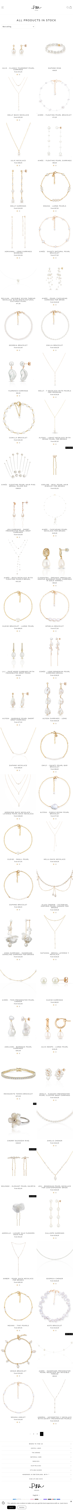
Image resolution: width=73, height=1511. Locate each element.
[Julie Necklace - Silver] (19, 165)
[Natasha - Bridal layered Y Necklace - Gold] (53, 959)
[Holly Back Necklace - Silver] (19, 120)
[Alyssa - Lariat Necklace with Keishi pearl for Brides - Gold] (53, 444)
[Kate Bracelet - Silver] (56, 1330)
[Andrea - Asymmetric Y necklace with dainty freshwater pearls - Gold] (53, 1423)
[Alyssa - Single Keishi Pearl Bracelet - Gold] (53, 819)
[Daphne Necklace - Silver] (19, 770)
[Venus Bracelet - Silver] (19, 1376)
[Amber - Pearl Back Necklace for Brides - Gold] (17, 1285)
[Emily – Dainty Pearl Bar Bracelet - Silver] (56, 772)
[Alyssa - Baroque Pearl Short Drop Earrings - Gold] (17, 725)
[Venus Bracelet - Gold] (17, 1376)
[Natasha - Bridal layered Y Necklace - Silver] (56, 959)
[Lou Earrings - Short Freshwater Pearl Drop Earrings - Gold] (17, 537)
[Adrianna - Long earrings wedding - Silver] (19, 258)
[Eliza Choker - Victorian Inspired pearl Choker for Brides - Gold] (53, 912)
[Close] (71, 1501)
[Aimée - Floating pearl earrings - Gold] (53, 165)
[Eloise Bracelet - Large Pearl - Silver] (19, 631)
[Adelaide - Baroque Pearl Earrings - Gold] (17, 1053)
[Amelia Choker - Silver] (56, 1145)
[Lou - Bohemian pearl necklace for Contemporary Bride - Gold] (53, 1192)
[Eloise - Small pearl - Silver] (19, 864)
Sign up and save (36, 1479)
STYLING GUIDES (36, 1470)
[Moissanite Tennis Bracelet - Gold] (17, 1099)
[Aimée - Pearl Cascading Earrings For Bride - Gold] (53, 305)
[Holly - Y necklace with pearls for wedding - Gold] (53, 397)
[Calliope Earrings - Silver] (56, 1238)
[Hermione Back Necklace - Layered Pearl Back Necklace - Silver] (19, 819)
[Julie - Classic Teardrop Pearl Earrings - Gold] (17, 74)
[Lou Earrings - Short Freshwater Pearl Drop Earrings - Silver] (19, 537)
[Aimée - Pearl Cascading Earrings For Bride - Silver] (56, 305)
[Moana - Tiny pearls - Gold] (17, 1330)
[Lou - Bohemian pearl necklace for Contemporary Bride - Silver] (56, 1192)
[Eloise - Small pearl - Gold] (17, 864)
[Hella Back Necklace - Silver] (56, 864)
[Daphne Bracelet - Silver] (19, 909)
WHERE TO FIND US (36, 1444)
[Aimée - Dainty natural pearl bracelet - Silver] (56, 258)
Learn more (64, 1503)
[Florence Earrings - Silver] (19, 395)
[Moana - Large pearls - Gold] (53, 211)
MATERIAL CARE (36, 1457)
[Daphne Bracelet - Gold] (17, 909)
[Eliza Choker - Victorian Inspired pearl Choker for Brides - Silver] (56, 912)
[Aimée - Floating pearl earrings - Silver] (56, 165)
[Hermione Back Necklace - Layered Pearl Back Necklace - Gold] (17, 819)
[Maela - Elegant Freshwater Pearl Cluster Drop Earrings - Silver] (56, 1100)
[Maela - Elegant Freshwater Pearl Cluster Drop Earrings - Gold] (53, 1100)
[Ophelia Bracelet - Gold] (53, 631)
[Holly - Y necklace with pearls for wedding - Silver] (56, 397)
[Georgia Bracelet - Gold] (17, 350)
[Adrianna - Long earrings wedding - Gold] (17, 258)
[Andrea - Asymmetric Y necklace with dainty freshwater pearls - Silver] (56, 1423)
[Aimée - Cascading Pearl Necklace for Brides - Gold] (53, 536)
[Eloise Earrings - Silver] (56, 1005)
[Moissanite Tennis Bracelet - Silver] (19, 1099)
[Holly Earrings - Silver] (19, 211)
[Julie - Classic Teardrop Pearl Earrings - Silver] (19, 74)
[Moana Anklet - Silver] (19, 1422)
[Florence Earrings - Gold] (17, 395)
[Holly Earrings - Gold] (17, 211)
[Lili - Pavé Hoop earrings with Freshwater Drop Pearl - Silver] (19, 678)
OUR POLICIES (36, 1466)
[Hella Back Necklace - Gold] (53, 864)
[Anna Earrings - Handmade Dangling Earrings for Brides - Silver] (19, 959)
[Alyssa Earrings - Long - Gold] (53, 723)
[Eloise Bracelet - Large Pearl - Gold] (17, 631)
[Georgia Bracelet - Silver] (19, 350)
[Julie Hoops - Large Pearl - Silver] (56, 1052)
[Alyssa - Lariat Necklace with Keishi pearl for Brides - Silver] (56, 444)
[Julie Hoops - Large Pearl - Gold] (53, 1052)
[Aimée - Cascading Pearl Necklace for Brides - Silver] (56, 536)
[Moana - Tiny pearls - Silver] (19, 1330)
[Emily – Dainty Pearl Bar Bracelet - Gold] (53, 772)
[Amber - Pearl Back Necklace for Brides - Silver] (19, 1285)
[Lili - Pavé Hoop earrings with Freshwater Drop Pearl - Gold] (17, 678)
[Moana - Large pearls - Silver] (56, 211)
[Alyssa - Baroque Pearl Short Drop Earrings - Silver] (19, 725)
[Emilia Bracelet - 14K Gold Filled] (53, 350)
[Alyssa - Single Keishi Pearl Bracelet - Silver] (56, 819)
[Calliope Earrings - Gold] (53, 1238)
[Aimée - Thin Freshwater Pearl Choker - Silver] (19, 1006)
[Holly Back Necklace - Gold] (17, 120)
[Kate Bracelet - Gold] (53, 1330)
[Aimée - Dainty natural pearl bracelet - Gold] (53, 258)
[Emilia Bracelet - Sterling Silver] (56, 350)
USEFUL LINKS (36, 1448)
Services (36, 1461)
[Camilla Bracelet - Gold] (17, 442)
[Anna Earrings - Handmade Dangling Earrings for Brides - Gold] (17, 959)
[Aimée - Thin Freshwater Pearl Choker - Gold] (17, 1006)
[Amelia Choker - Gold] (53, 1145)
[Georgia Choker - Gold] (53, 1283)
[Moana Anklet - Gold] (17, 1422)
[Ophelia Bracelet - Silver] (56, 631)
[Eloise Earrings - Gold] (53, 1005)
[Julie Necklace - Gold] (17, 165)
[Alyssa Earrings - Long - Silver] (56, 723)
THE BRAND (36, 1453)
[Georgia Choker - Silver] (56, 1283)
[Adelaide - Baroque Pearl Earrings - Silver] (19, 1053)
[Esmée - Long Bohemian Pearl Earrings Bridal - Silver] (56, 678)
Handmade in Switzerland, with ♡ (36, 1474)
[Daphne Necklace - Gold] (17, 770)
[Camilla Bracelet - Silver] (19, 442)
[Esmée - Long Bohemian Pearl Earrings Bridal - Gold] (53, 678)
